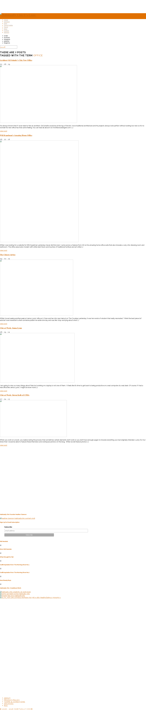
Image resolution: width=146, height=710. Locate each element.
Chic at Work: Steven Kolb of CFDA (14, 395)
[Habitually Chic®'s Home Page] (18, 15)
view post (3, 131)
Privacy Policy (12, 700)
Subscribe (8, 527)
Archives (9, 704)
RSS (6, 706)
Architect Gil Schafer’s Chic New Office (16, 60)
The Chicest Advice (7, 254)
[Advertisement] (73, 6)
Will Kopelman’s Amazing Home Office (16, 135)
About (7, 698)
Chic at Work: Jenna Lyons (11, 328)
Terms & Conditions (14, 702)
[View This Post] (38, 122)
